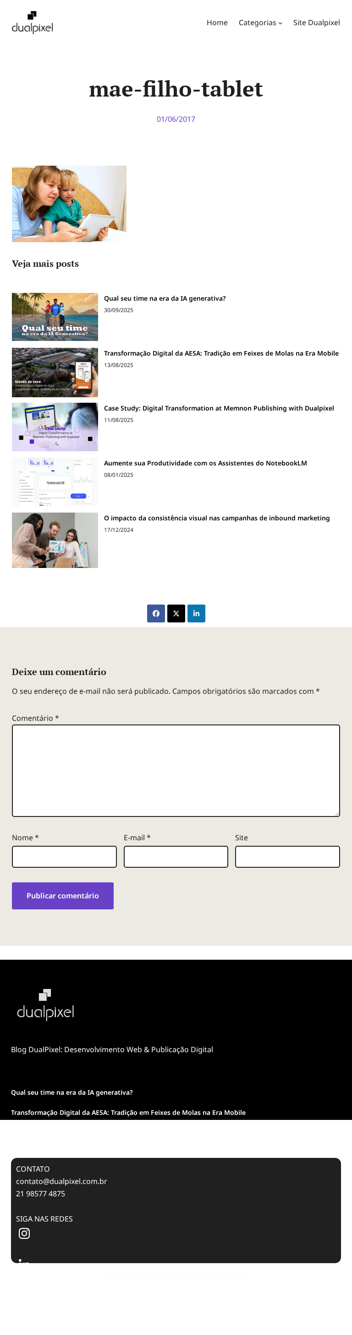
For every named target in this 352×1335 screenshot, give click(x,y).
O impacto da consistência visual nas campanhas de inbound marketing (217, 517)
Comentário (35, 718)
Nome (25, 837)
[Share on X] (176, 613)
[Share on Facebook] (156, 613)
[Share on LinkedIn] (196, 613)
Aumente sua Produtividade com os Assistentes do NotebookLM (205, 463)
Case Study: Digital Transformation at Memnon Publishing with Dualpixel (219, 408)
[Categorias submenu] (280, 23)
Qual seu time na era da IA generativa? (165, 298)
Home (217, 22)
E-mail (137, 837)
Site (241, 837)
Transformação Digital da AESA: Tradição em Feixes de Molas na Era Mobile (221, 353)
